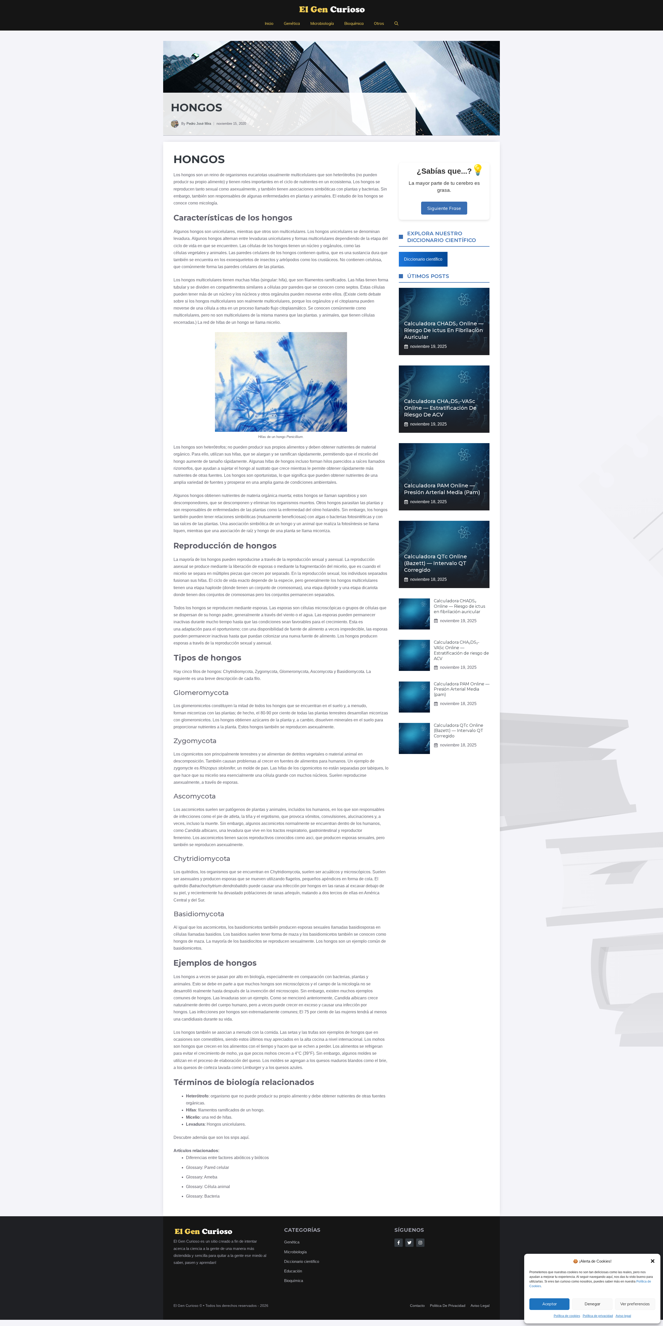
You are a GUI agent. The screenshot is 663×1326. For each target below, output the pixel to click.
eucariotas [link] (257, 175)
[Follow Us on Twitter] (409, 1243)
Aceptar (549, 1303)
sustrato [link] (263, 468)
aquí (244, 1137)
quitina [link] (322, 253)
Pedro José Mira (198, 124)
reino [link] (214, 175)
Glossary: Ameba (201, 1177)
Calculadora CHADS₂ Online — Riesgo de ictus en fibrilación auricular (444, 330)
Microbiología (322, 23)
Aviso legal (623, 1316)
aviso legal (480, 1305)
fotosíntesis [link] (352, 524)
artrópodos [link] (289, 260)
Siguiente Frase (444, 208)
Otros (379, 23)
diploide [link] (330, 587)
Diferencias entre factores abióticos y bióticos (227, 1157)
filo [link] (257, 678)
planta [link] (289, 531)
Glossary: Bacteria (203, 1196)
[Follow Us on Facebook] (398, 1243)
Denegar (592, 1303)
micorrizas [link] (196, 713)
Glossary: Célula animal (208, 1186)
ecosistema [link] (340, 182)
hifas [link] (255, 280)
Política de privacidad (598, 1316)
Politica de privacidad (447, 1305)
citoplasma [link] (349, 301)
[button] (652, 1261)
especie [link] (285, 580)
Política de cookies (567, 1316)
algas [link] (320, 517)
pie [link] (219, 816)
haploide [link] (213, 587)
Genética (292, 23)
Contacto (417, 1305)
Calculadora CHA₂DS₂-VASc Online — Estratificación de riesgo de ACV (440, 408)
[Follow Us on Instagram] (420, 1243)
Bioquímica (354, 23)
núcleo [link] (313, 246)
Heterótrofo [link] (197, 1096)
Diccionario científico (423, 259)
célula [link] (209, 308)
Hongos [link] (199, 159)
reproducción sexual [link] (305, 559)
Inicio (269, 23)
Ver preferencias (635, 1303)
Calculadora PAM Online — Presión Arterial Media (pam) (461, 689)
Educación (293, 1271)
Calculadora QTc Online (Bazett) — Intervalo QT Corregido (435, 563)
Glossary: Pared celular (207, 1167)
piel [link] (182, 893)
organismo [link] (220, 1096)
